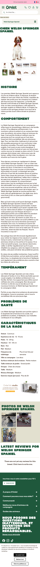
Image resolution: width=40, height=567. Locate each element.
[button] (20, 511)
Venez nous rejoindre (11, 534)
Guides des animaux (11, 511)
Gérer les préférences (20, 564)
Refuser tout (20, 559)
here (20, 464)
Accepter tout (20, 555)
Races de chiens (5, 17)
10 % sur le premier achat (20, 2)
